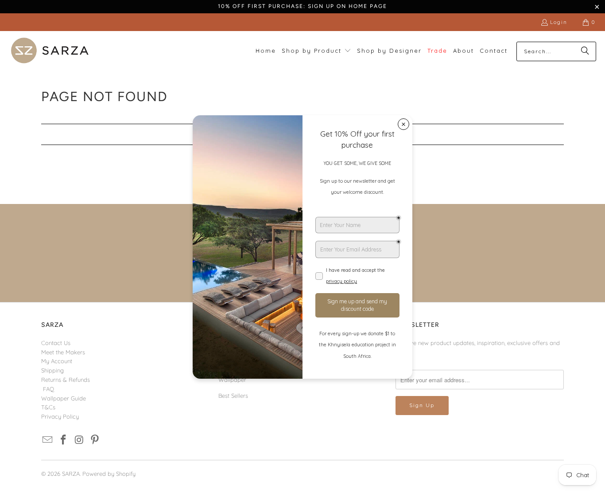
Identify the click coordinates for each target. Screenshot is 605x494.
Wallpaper (232, 379)
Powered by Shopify (109, 473)
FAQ (48, 388)
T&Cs (48, 407)
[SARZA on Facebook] (63, 440)
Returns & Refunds (65, 379)
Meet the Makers (63, 352)
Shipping (52, 370)
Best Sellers (233, 395)
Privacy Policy (60, 416)
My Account (56, 361)
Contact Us (55, 342)
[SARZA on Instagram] (79, 440)
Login (558, 22)
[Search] (585, 51)
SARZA (71, 473)
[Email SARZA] (47, 440)
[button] (316, 51)
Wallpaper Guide (63, 398)
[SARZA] (50, 51)
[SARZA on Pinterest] (95, 440)
